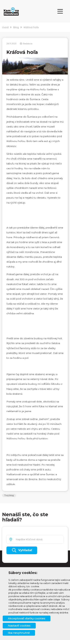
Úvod (5, 27)
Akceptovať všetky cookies (26, 618)
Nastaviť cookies (19, 625)
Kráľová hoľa (31, 27)
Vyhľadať (25, 550)
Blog (16, 27)
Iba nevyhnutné (19, 632)
